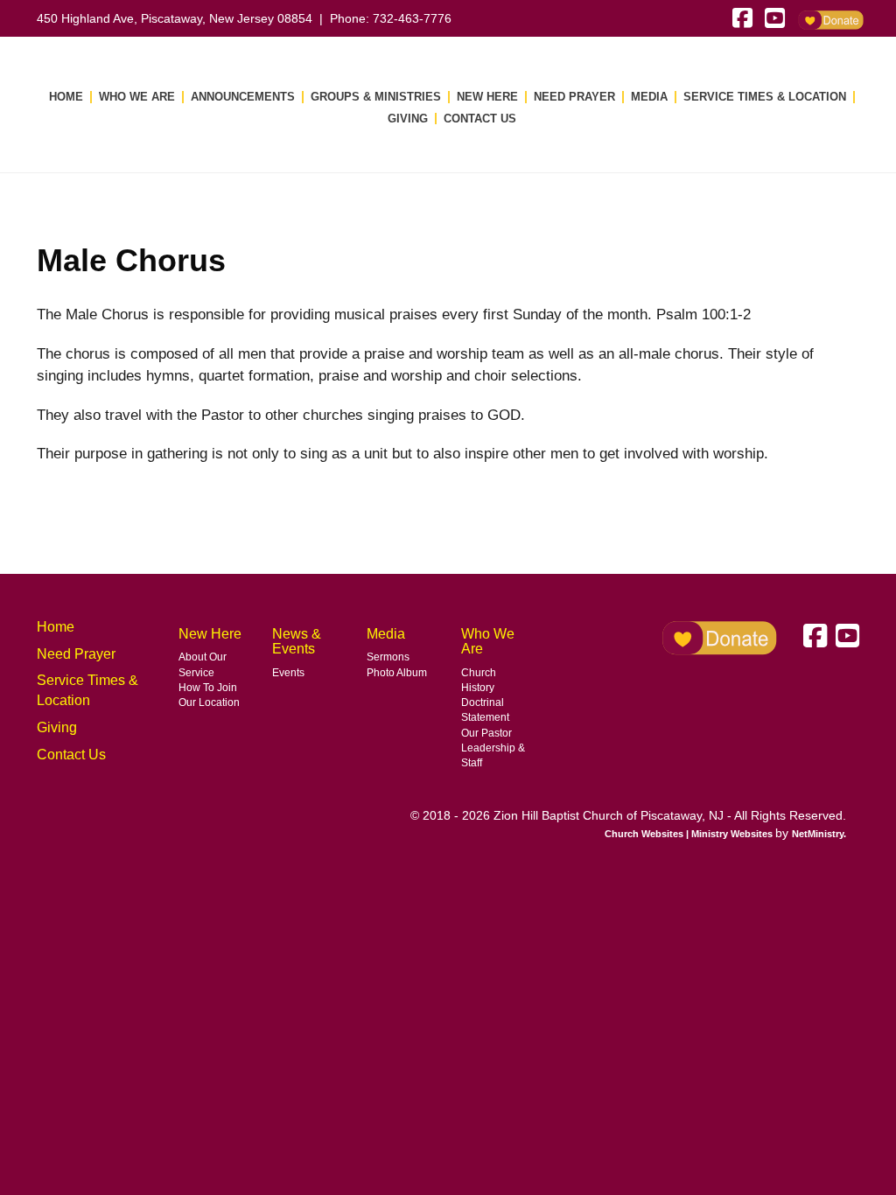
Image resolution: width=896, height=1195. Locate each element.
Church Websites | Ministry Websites (690, 833)
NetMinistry (818, 833)
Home (66, 96)
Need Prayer (574, 96)
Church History (478, 680)
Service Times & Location (764, 96)
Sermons (388, 657)
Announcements (243, 96)
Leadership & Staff (493, 755)
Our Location (209, 702)
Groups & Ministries (376, 96)
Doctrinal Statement (485, 709)
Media (649, 96)
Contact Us (480, 118)
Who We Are (137, 96)
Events (288, 673)
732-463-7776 (412, 18)
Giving (408, 118)
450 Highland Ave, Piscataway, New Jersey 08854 (174, 18)
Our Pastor (486, 733)
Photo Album (397, 673)
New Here (487, 96)
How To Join (207, 687)
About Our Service (202, 664)
